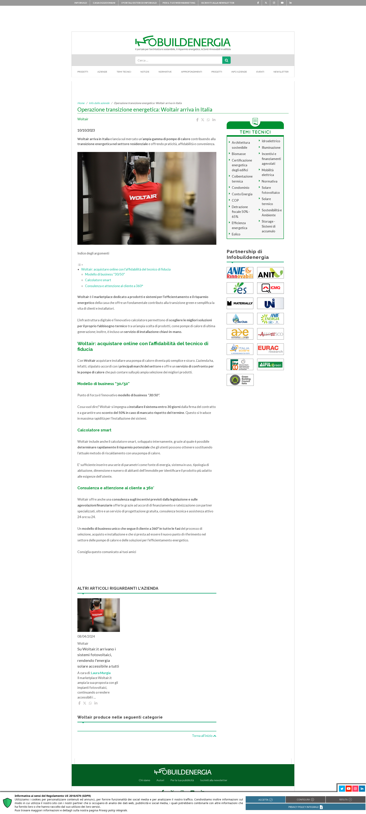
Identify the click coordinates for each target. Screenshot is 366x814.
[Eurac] (270, 349)
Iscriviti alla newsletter (217, 2)
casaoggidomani (104, 2)
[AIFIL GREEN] (270, 364)
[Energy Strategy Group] (240, 288)
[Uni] (270, 303)
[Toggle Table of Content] (80, 264)
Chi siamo (144, 780)
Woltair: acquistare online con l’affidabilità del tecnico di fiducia (126, 269)
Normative (165, 71)
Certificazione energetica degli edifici (242, 165)
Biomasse (239, 154)
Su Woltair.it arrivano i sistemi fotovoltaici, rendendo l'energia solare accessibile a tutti (98, 657)
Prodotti (82, 71)
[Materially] (240, 303)
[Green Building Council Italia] (240, 379)
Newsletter (281, 71)
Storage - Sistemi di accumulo (268, 226)
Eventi (260, 71)
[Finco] (240, 364)
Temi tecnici (124, 71)
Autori (160, 780)
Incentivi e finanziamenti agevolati (271, 159)
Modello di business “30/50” (105, 274)
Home (80, 103)
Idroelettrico (271, 141)
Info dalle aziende (99, 103)
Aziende (102, 71)
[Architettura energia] (240, 333)
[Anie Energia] (270, 318)
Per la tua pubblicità (182, 780)
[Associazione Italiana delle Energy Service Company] (270, 333)
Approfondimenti (191, 71)
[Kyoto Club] (240, 318)
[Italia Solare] (240, 349)
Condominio (240, 188)
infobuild (80, 2)
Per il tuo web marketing (179, 2)
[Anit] (270, 272)
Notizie (144, 71)
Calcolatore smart (98, 280)
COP (235, 200)
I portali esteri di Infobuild (139, 2)
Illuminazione (271, 147)
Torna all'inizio (202, 736)
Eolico (236, 234)
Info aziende (239, 71)
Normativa (269, 181)
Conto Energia (242, 194)
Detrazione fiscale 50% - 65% (241, 212)
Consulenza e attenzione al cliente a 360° (114, 286)
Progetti (216, 71)
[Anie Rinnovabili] (240, 272)
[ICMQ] (270, 288)
